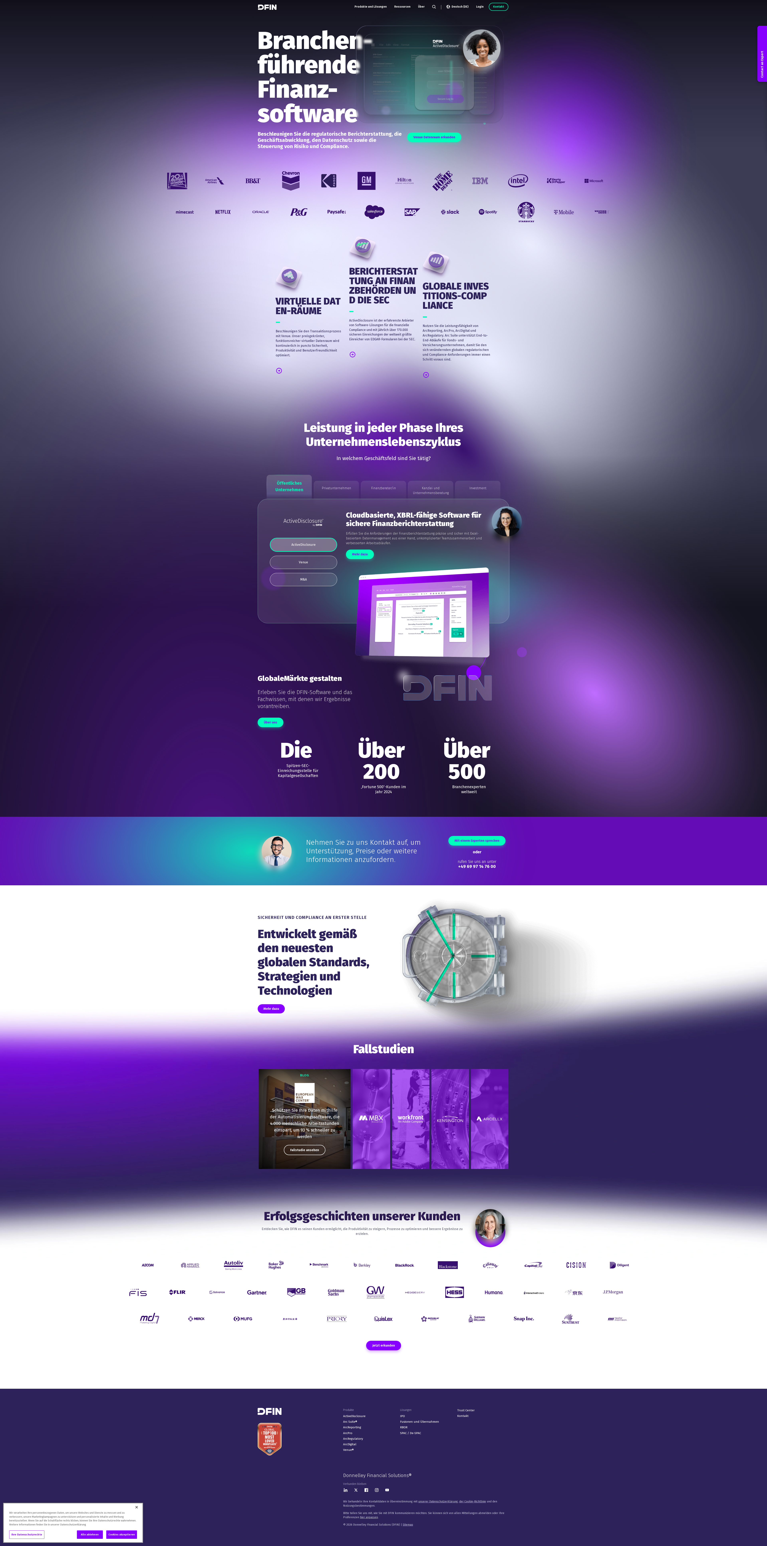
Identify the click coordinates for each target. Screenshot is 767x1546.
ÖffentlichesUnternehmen (289, 486)
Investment (477, 488)
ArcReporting (352, 1427)
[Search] (434, 7)
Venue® (348, 1450)
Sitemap (408, 1524)
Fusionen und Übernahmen (419, 1421)
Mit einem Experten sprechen (477, 841)
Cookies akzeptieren (121, 1534)
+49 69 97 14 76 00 (477, 866)
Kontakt (498, 6)
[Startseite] (268, 7)
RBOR (403, 1427)
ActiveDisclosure (354, 1416)
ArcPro (347, 1433)
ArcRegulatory (353, 1438)
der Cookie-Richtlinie (472, 1501)
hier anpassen (369, 1517)
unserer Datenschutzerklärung (438, 1501)
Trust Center (466, 1410)
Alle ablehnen (90, 1534)
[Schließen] (136, 1507)
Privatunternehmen (336, 488)
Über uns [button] (270, 722)
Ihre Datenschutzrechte (26, 1534)
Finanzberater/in (383, 488)
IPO (402, 1416)
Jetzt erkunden (383, 1345)
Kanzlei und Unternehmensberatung (431, 490)
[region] (305, 1119)
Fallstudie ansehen (304, 1150)
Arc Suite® (350, 1421)
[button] (293, 370)
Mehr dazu (360, 554)
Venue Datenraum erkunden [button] (434, 137)
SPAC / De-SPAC (410, 1433)
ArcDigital (349, 1444)
